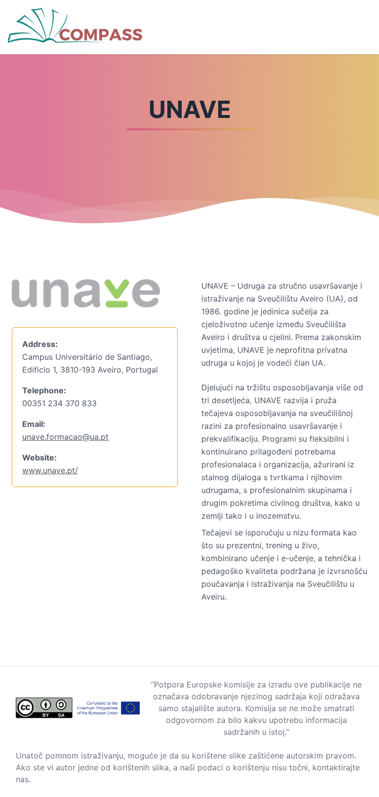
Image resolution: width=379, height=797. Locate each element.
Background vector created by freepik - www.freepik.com (108, 791)
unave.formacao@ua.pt (65, 437)
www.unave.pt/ (50, 470)
